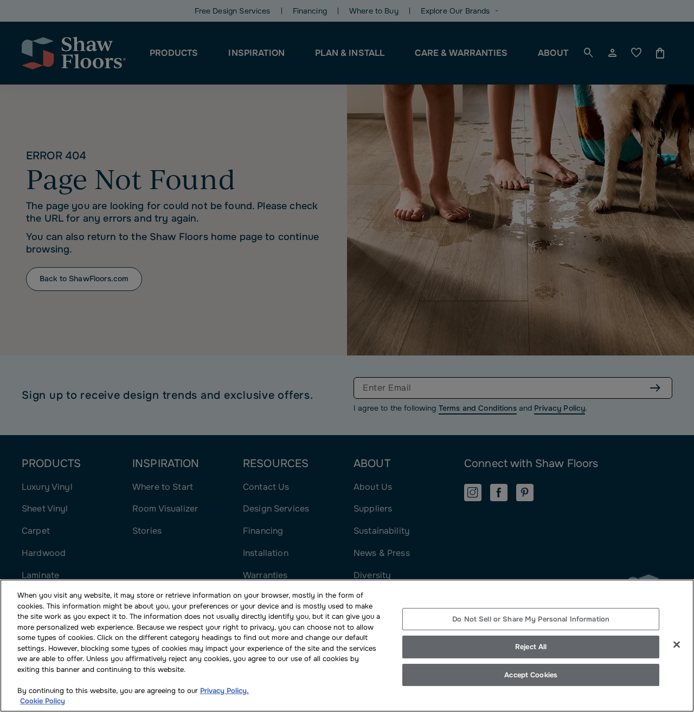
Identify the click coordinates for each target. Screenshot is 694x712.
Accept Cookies (530, 674)
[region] (347, 645)
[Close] (677, 644)
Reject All (531, 646)
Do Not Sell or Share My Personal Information (530, 619)
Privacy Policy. (224, 690)
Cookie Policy (42, 700)
